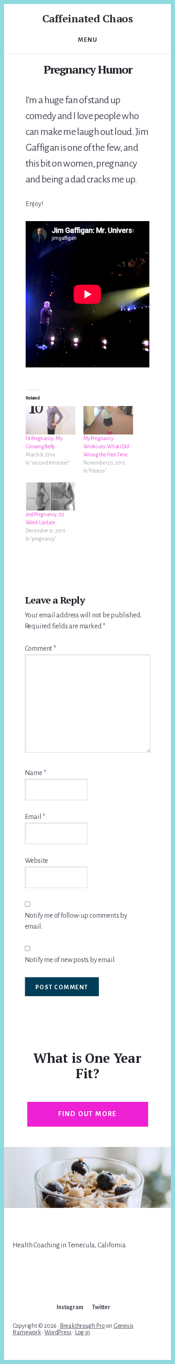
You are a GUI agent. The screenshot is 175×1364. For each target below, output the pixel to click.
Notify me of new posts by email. (70, 960)
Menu (87, 40)
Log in (82, 1332)
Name (35, 773)
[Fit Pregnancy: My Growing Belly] (50, 420)
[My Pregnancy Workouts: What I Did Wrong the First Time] (108, 420)
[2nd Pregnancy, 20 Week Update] (50, 496)
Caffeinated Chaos (87, 18)
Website (36, 860)
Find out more (87, 1114)
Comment (40, 648)
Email (35, 817)
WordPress (57, 1332)
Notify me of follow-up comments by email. (76, 921)
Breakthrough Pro (82, 1326)
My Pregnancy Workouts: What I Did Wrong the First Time (106, 447)
